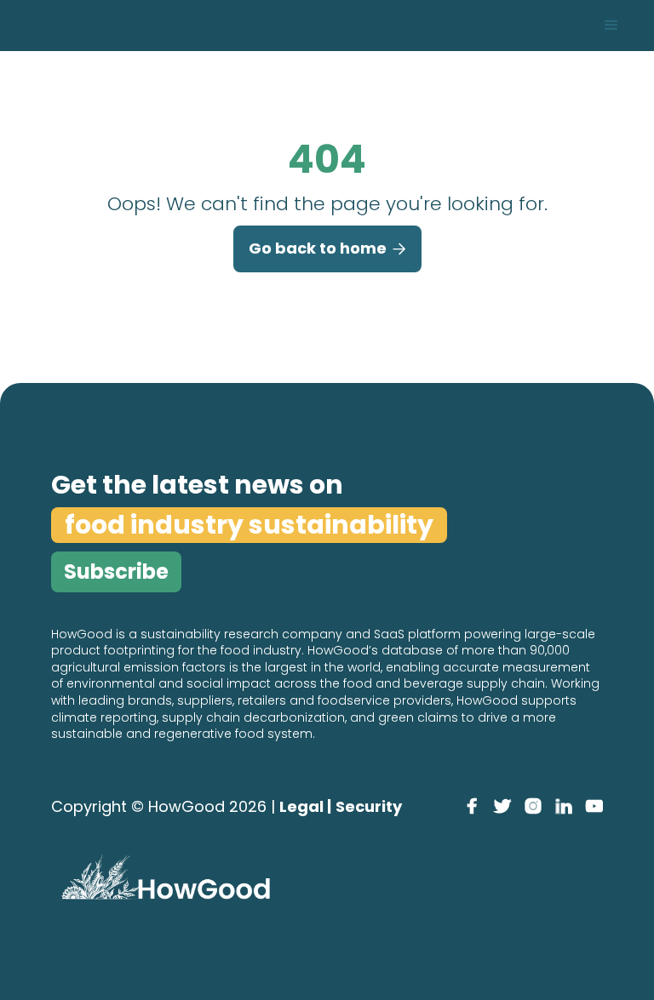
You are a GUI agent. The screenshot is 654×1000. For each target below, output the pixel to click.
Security (369, 806)
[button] (611, 25)
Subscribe (116, 571)
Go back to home (327, 248)
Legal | (305, 806)
